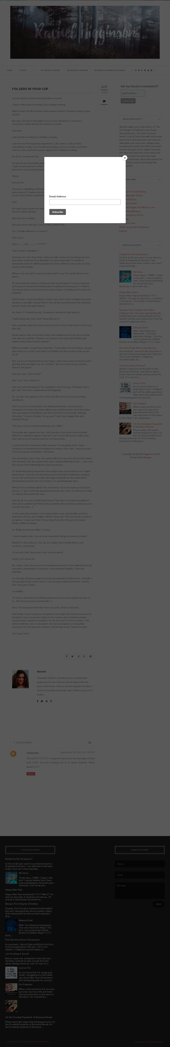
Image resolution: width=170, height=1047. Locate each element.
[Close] (124, 157)
